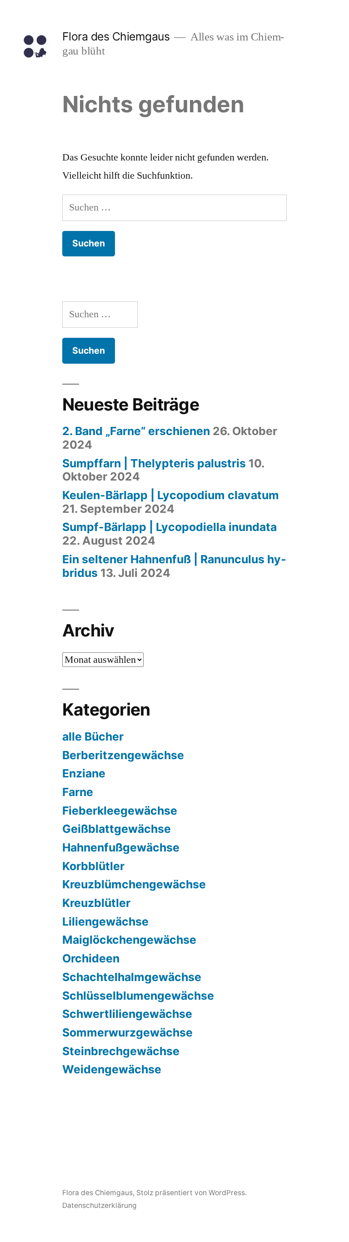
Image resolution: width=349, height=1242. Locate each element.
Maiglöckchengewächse (129, 940)
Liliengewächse (105, 921)
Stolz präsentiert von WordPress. (191, 1192)
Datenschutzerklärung (99, 1205)
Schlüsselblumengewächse (138, 995)
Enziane (83, 773)
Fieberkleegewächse (119, 810)
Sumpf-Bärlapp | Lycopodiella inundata (169, 527)
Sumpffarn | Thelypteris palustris (154, 463)
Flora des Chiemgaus (116, 36)
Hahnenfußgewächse (120, 847)
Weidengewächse (111, 1069)
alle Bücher (93, 736)
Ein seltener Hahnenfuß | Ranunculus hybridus (174, 566)
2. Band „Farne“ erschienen (136, 431)
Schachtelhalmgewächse (131, 977)
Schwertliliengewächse (127, 1014)
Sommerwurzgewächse (127, 1032)
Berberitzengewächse (123, 755)
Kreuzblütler (96, 903)
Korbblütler (93, 866)
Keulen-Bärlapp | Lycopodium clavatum (170, 495)
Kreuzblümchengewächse (134, 884)
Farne (77, 792)
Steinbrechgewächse (120, 1051)
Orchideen (91, 958)
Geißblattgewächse (116, 829)
